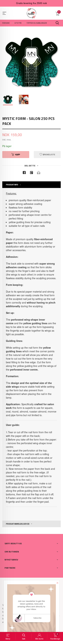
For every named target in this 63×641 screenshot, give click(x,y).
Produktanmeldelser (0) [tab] (17, 523)
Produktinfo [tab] (12, 184)
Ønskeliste (48, 154)
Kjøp (17, 154)
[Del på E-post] (38, 173)
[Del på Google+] (31, 173)
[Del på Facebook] (24, 173)
